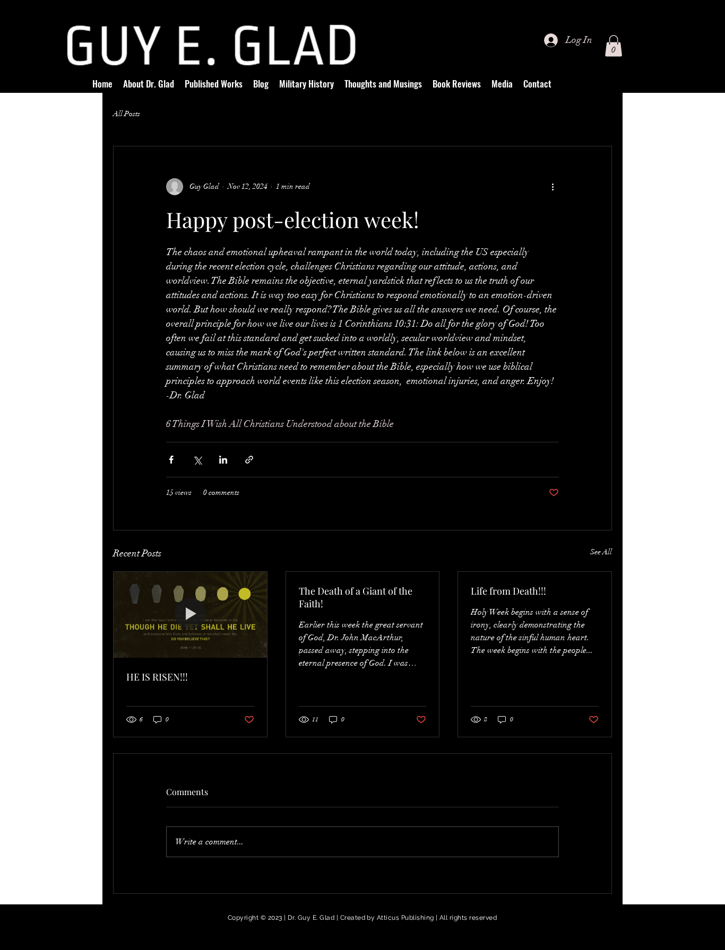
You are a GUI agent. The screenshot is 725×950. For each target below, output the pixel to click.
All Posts (126, 113)
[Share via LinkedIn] (223, 460)
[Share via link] (249, 460)
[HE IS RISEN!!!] (190, 615)
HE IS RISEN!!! (157, 676)
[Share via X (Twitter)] (197, 460)
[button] (614, 46)
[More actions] (552, 186)
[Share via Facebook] (171, 460)
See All (601, 551)
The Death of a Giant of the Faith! (355, 597)
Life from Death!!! (508, 591)
